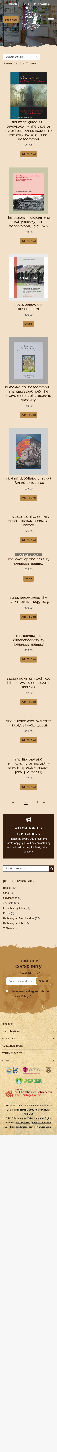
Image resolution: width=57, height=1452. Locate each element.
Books (7, 887)
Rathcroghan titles (14, 923)
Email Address (30, 973)
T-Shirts (8, 928)
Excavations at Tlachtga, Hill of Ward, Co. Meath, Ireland (28, 683)
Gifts (6, 892)
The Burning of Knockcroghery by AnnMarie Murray (28, 640)
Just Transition (12, 1127)
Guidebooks (10, 898)
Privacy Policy (19, 996)
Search (51, 868)
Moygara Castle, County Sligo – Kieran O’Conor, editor (28, 521)
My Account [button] (43, 4)
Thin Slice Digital (43, 1127)
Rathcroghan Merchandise (18, 918)
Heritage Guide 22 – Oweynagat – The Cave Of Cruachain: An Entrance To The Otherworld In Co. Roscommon (28, 130)
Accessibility (27, 1127)
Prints (6, 913)
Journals (8, 903)
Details (28, 323)
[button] (13, 4)
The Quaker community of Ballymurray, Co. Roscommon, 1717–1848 (28, 222)
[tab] (28, 1024)
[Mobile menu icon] (51, 20)
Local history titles (14, 908)
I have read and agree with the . (30, 994)
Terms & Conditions (41, 1122)
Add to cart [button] (28, 154)
